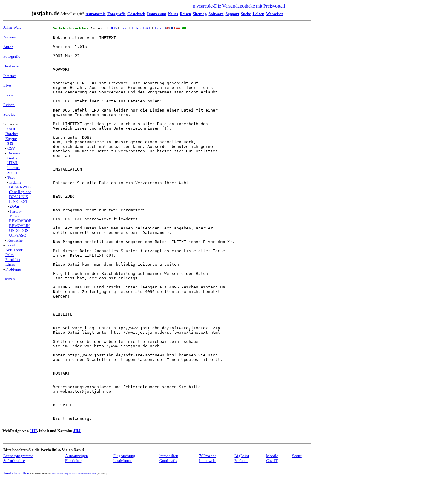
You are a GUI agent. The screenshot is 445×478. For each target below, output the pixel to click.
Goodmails (168, 460)
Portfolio (12, 259)
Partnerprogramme (18, 456)
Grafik (12, 158)
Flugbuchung (124, 456)
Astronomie (96, 13)
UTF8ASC (17, 235)
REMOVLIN (19, 225)
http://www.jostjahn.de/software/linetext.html (74, 473)
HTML (12, 163)
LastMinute (122, 460)
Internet (9, 75)
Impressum (156, 13)
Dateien (13, 153)
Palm (9, 254)
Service (9, 114)
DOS (9, 143)
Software (216, 13)
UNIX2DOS (18, 230)
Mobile (272, 456)
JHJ (33, 430)
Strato (12, 172)
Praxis (8, 95)
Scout (297, 456)
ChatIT (272, 460)
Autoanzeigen (76, 456)
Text (11, 177)
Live (7, 85)
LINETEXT (18, 201)
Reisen (185, 13)
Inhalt (10, 129)
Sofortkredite (14, 460)
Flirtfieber (73, 460)
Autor (8, 46)
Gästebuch (136, 13)
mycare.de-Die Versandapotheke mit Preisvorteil (239, 5)
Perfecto (241, 460)
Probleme (13, 269)
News (14, 216)
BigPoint (241, 456)
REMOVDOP (20, 221)
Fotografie (116, 13)
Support (232, 13)
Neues (173, 13)
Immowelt (207, 460)
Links (10, 264)
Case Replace (20, 192)
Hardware (11, 66)
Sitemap (200, 13)
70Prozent (207, 456)
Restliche (15, 240)
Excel (10, 245)
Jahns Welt (12, 27)
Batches (11, 134)
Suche (246, 13)
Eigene (11, 138)
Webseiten (274, 13)
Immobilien (168, 456)
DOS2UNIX (18, 196)
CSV (11, 148)
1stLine (15, 182)
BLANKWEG (20, 187)
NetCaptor (13, 250)
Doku (14, 206)
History (16, 211)
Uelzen (258, 13)
